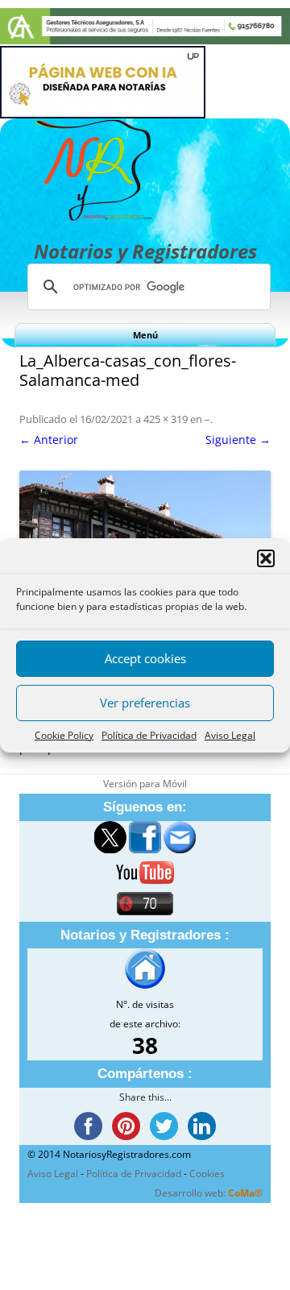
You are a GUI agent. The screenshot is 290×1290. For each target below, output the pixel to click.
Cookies (207, 1173)
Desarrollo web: (209, 1193)
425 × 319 (165, 419)
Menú (145, 335)
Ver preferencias (145, 703)
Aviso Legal (230, 735)
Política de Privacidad (149, 735)
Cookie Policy (64, 735)
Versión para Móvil (145, 783)
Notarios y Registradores (145, 251)
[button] (266, 558)
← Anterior (48, 439)
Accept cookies (145, 658)
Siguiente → (238, 439)
